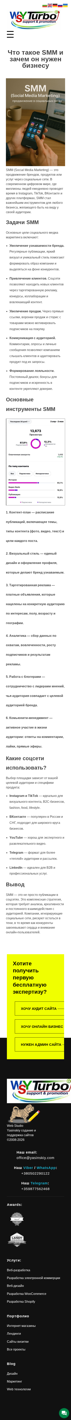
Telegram (39, 1183)
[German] (55, 5)
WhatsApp (46, 1168)
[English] (50, 5)
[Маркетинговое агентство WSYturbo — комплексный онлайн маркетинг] (34, 20)
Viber (28, 1168)
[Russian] (60, 5)
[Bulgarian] (45, 5)
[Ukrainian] (65, 5)
